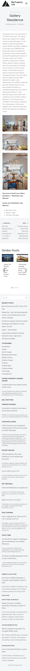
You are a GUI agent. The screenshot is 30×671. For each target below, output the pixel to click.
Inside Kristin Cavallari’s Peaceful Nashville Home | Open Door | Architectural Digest (13, 336)
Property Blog (15, 12)
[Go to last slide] (4, 270)
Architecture (6, 347)
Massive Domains (9, 404)
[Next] (26, 270)
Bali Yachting (7, 400)
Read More (5, 595)
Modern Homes (7, 357)
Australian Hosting (8, 645)
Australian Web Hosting (9, 625)
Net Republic (7, 484)
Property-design (7, 368)
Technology (6, 371)
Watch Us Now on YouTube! (11, 500)
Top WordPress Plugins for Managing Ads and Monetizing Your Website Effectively (14, 541)
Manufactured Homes (9, 355)
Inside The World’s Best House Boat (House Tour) (7, 270)
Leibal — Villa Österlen (9, 330)
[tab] (13, 287)
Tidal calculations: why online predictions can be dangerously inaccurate (12, 456)
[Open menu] (26, 3)
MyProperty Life (12, 24)
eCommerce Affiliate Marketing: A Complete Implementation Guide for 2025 (14, 580)
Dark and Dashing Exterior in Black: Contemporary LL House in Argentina (7, 231)
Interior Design (7, 352)
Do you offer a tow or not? (10, 471)
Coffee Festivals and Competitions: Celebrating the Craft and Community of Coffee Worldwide (14, 428)
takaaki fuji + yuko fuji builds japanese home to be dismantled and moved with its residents (14, 315)
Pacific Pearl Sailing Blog (10, 599)
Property (5, 363)
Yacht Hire (6, 535)
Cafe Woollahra (9, 421)
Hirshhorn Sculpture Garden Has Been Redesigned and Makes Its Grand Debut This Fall (15, 323)
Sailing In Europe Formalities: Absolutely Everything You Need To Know (13, 605)
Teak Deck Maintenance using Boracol (15, 488)
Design (4, 349)
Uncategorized (7, 374)
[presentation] (7, 258)
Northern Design (7, 360)
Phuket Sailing (8, 450)
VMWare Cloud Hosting (9, 574)
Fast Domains (7, 512)
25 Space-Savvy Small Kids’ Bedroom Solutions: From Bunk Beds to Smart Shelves (22, 231)
